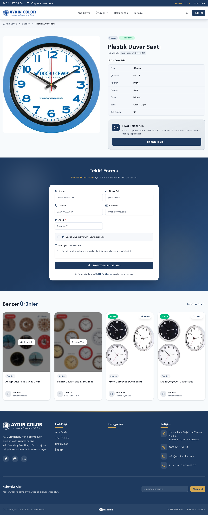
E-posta (115, 205)
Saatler (26, 23)
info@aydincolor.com (181, 456)
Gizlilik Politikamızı (103, 274)
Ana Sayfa (84, 13)
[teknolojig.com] (106, 509)
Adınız (62, 191)
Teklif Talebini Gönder (107, 265)
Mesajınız (69, 245)
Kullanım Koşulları (196, 509)
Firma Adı (115, 191)
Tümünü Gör (194, 304)
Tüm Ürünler (62, 438)
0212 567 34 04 (178, 447)
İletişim (138, 13)
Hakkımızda (121, 13)
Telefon (63, 205)
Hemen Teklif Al (156, 141)
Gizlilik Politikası (175, 509)
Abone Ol (198, 488)
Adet (62, 219)
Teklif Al (199, 13)
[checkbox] (58, 237)
